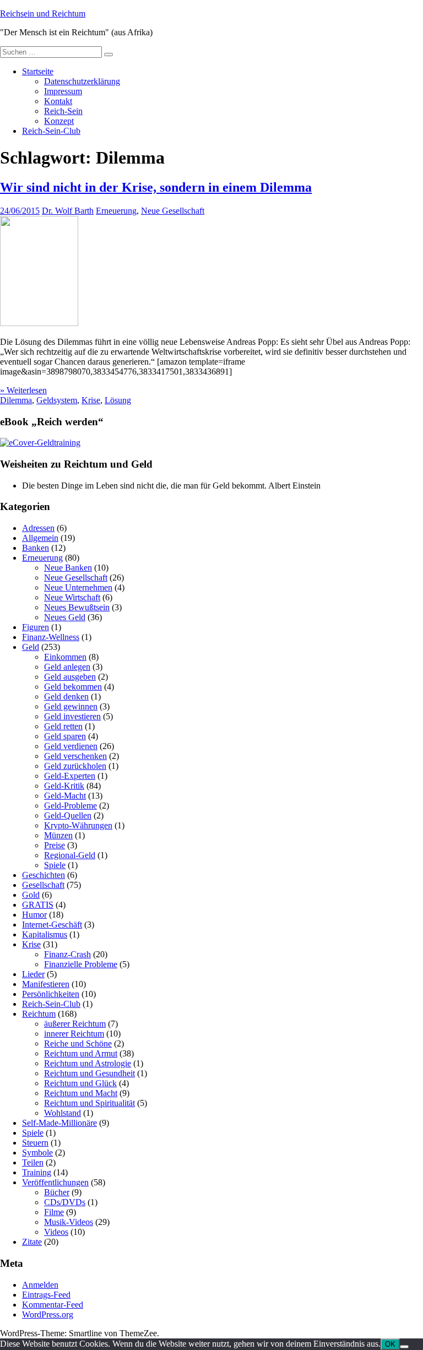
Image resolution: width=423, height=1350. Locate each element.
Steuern (35, 1142)
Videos (56, 1232)
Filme (54, 1212)
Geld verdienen (70, 746)
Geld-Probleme (70, 805)
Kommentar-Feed (52, 1304)
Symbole (37, 1152)
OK (390, 1344)
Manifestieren (45, 984)
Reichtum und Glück (80, 1083)
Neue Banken (68, 567)
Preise (54, 845)
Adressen (38, 528)
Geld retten (63, 726)
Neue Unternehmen (78, 587)
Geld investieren (72, 716)
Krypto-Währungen (78, 825)
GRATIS (37, 904)
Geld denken (66, 696)
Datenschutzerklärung (82, 81)
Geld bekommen (73, 686)
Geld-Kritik (64, 785)
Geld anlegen (67, 666)
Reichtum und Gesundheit (89, 1073)
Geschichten (43, 875)
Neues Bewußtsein (77, 607)
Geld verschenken (75, 756)
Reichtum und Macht (80, 1093)
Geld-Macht (65, 795)
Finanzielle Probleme (80, 964)
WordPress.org (47, 1314)
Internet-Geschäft (52, 924)
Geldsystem (56, 400)
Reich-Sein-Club (51, 130)
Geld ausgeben (70, 676)
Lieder (33, 974)
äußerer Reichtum (75, 1023)
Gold (31, 894)
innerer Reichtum (74, 1033)
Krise (91, 400)
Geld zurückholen (75, 766)
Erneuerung (116, 210)
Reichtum (39, 1013)
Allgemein (40, 538)
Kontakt (58, 101)
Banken (35, 547)
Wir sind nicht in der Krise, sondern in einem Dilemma (156, 187)
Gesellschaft (43, 885)
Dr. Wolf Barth (68, 210)
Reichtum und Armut (80, 1053)
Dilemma (16, 400)
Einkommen (65, 657)
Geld (30, 647)
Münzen (58, 835)
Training (36, 1172)
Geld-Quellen (67, 815)
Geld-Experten (69, 775)
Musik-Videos (68, 1222)
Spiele (55, 865)
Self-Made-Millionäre (59, 1122)
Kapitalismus (44, 934)
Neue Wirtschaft (72, 597)
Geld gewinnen (70, 706)
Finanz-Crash (67, 954)
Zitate (32, 1241)
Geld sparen (65, 736)
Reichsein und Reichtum (42, 13)
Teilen (33, 1162)
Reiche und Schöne (78, 1043)
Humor (34, 914)
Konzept (59, 121)
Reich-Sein (63, 111)
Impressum (63, 91)
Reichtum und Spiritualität (89, 1103)
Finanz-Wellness (50, 637)
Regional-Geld (69, 855)
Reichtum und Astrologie (87, 1063)
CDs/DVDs (64, 1202)
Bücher (56, 1192)
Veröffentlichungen (55, 1182)
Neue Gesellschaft (172, 210)
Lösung (118, 400)
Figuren (35, 627)
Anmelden (40, 1284)
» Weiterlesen (23, 390)
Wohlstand (62, 1113)
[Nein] (404, 1346)
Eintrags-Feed (46, 1294)
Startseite (37, 71)
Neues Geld (64, 617)
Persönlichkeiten (50, 994)
